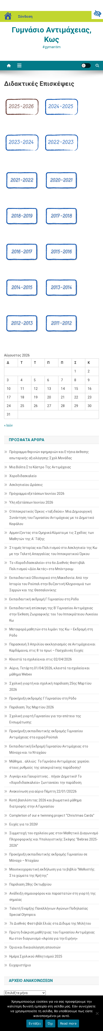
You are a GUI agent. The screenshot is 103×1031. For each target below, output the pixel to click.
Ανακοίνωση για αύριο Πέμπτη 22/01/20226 (43, 791)
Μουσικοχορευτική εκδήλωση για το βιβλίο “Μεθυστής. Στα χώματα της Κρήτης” (52, 872)
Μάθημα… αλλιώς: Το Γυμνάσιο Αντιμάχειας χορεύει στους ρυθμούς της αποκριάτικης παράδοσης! (49, 764)
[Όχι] (97, 1013)
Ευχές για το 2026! (23, 824)
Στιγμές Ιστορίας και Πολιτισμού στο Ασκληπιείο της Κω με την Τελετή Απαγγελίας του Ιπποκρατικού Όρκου (53, 551)
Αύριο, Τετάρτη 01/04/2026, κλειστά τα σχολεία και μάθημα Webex (49, 671)
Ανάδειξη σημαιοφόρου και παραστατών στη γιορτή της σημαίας (52, 897)
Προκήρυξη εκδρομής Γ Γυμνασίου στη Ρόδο (42, 698)
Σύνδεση (25, 16)
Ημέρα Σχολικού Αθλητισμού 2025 (35, 956)
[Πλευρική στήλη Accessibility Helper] (97, 13)
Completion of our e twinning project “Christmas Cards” (51, 815)
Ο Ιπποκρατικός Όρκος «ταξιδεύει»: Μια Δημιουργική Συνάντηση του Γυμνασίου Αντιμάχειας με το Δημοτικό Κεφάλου (51, 518)
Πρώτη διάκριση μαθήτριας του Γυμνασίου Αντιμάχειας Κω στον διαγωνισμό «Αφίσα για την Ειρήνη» (52, 935)
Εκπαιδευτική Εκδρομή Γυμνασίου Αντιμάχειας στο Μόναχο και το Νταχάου (48, 749)
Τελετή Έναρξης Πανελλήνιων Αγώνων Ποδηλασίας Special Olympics (48, 912)
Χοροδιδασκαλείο (23, 476)
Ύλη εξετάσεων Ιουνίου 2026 (31, 502)
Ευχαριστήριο (20, 965)
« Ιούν (8, 425)
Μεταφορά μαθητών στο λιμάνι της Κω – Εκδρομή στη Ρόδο (51, 632)
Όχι (50, 1023)
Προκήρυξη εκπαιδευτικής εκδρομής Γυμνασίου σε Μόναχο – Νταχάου (48, 857)
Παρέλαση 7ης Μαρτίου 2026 (31, 707)
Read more (68, 1023)
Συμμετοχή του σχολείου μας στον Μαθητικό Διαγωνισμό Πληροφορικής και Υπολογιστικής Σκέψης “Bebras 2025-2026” (53, 839)
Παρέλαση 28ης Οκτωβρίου (30, 884)
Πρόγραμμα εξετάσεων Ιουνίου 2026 (36, 493)
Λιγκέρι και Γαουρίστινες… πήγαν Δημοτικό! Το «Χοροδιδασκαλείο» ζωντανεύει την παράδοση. (45, 779)
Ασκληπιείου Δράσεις (26, 485)
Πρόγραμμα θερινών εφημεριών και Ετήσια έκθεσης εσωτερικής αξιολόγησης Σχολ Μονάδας (49, 455)
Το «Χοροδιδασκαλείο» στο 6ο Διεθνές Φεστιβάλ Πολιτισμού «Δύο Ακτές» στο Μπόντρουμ (47, 566)
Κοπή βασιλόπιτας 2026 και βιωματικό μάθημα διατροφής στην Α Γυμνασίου (45, 803)
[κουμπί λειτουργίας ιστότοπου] (86, 65)
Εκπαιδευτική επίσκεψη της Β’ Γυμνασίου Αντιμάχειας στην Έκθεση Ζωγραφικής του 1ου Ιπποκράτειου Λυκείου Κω (53, 614)
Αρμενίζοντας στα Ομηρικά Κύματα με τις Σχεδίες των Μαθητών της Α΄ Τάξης (51, 536)
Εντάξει (34, 1023)
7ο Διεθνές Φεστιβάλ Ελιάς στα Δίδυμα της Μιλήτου (50, 923)
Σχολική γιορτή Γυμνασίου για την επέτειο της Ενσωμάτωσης (45, 719)
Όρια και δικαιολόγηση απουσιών (35, 947)
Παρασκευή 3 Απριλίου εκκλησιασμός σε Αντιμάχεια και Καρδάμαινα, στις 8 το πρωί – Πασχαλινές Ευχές (52, 647)
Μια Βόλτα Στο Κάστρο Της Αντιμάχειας (40, 467)
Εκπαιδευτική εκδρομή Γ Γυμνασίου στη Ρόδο (44, 599)
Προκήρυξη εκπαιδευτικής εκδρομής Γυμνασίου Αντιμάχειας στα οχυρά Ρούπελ (46, 734)
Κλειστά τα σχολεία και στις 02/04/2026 (40, 659)
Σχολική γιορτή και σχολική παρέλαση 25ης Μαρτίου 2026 (50, 686)
